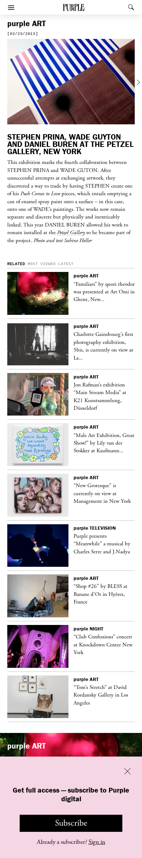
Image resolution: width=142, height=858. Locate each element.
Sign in (96, 842)
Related (16, 264)
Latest (66, 264)
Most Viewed (42, 264)
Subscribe (71, 823)
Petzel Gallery (71, 232)
